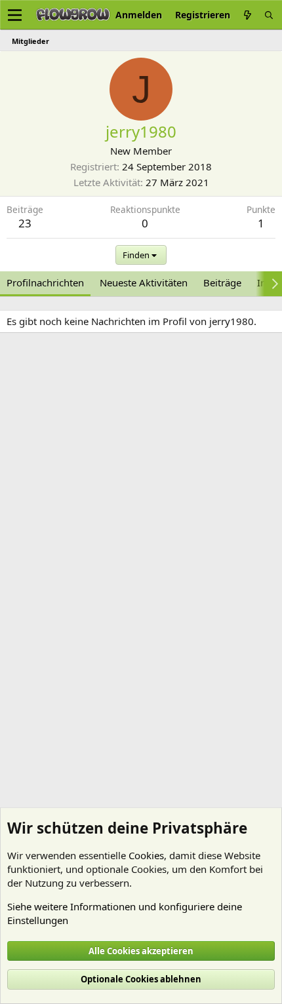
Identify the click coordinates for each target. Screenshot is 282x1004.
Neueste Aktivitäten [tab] (144, 282)
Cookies (146, 855)
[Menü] (15, 15)
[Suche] (268, 15)
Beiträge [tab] (222, 282)
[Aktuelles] (247, 15)
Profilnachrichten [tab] (45, 282)
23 (24, 223)
